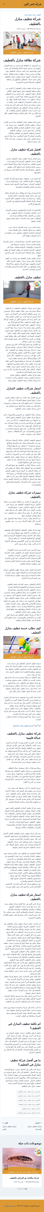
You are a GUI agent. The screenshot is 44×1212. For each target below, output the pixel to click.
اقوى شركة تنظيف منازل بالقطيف (29, 1104)
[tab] (26, 1188)
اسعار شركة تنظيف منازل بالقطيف (29, 1096)
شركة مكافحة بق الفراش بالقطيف (24, 1178)
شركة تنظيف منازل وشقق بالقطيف (28, 1113)
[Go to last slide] (38, 1167)
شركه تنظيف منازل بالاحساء (23, 726)
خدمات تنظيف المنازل (30, 15)
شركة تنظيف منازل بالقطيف (31, 1108)
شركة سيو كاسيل (10, 1206)
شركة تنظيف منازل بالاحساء (35, 1126)
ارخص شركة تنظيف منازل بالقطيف (29, 1091)
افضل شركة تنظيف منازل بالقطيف (29, 1100)
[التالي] (6, 1167)
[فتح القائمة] (4, 4)
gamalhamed (31, 29)
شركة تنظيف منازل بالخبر (9, 1126)
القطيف (39, 15)
